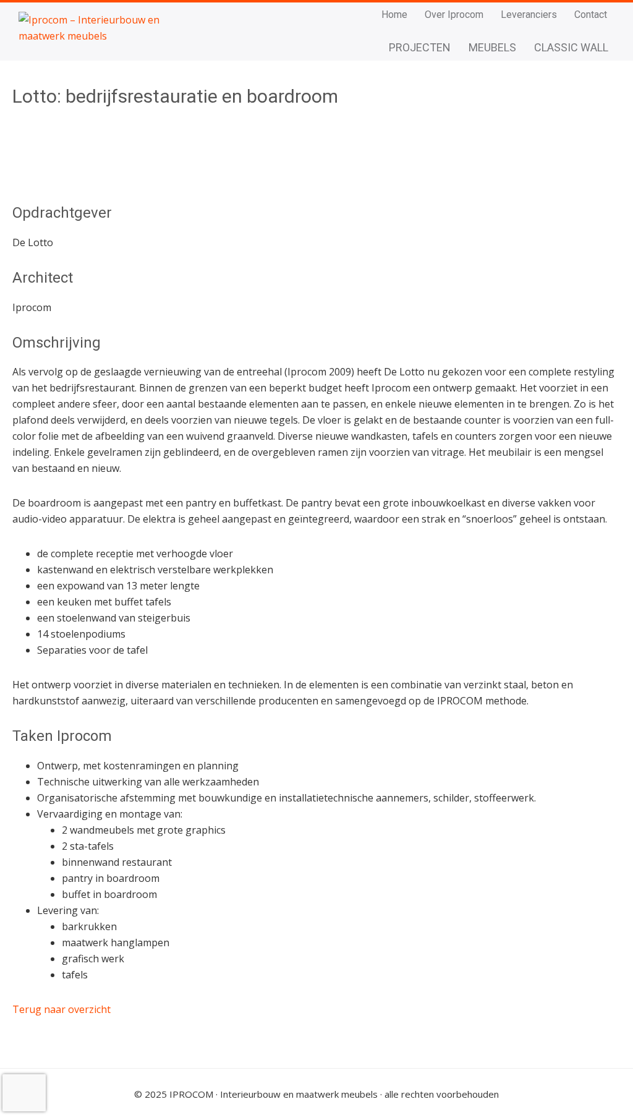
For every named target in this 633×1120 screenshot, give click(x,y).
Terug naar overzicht (61, 1009)
